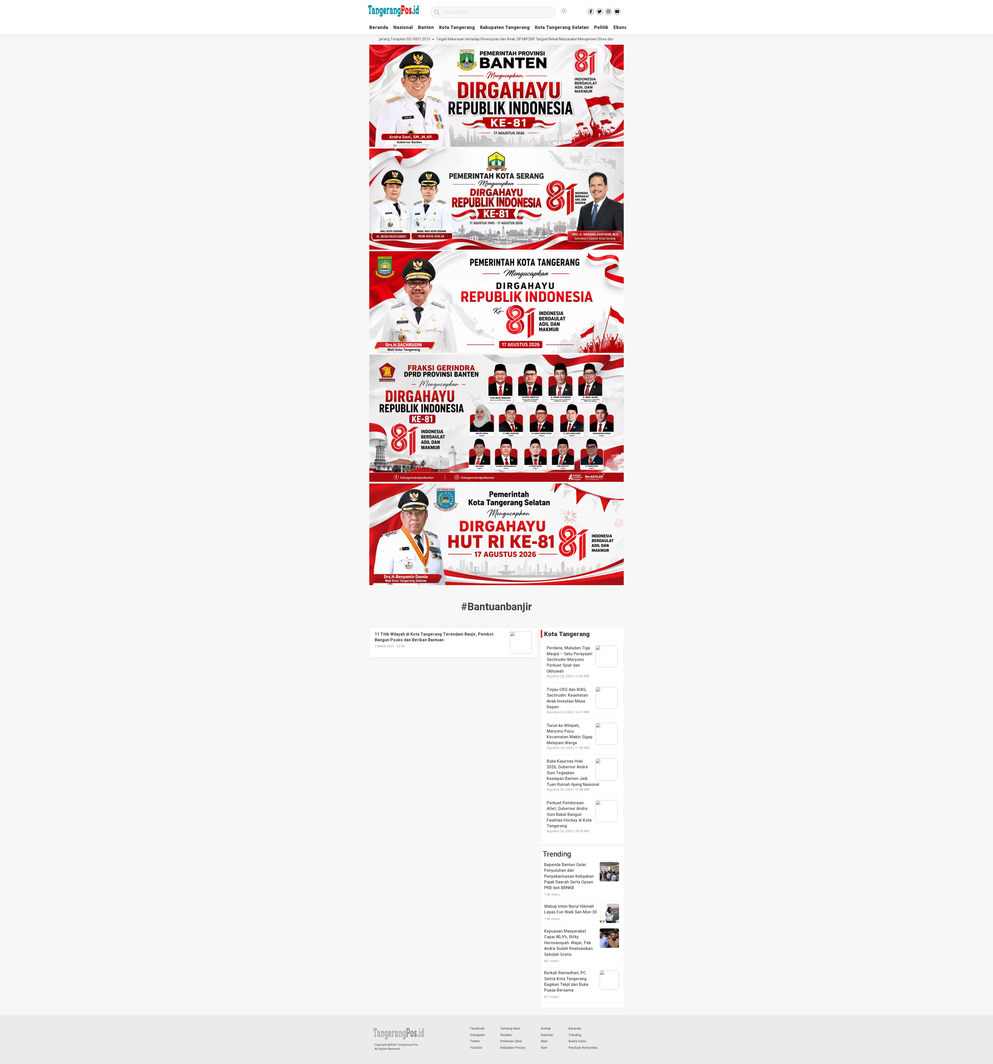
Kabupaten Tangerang (505, 27)
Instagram (477, 1035)
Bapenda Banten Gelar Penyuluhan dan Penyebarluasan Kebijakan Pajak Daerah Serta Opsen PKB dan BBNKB (569, 876)
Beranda (378, 27)
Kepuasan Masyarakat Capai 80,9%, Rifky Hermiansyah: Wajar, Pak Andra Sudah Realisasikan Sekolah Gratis (568, 943)
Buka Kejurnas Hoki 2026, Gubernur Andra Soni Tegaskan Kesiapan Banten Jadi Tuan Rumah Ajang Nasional (573, 773)
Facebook (477, 1028)
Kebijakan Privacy (512, 1047)
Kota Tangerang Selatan (562, 27)
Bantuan (547, 1035)
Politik (601, 27)
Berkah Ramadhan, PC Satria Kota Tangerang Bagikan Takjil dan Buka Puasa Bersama (566, 981)
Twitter (475, 1041)
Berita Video (577, 1041)
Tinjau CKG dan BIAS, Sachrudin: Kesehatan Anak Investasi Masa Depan (567, 698)
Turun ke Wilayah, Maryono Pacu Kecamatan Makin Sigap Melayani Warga (569, 734)
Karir (544, 1047)
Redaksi (506, 1035)
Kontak (546, 1028)
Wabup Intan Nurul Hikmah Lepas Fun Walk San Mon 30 (570, 909)
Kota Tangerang (457, 27)
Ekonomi (623, 27)
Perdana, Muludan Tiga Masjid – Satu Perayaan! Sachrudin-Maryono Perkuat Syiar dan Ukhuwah (569, 659)
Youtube (476, 1047)
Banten (426, 27)
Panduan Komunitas (583, 1047)
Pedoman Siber (511, 1041)
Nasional (403, 27)
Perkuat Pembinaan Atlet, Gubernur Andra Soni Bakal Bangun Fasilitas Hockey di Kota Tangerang (569, 814)
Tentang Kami (510, 1028)
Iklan (544, 1041)
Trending (575, 1035)
